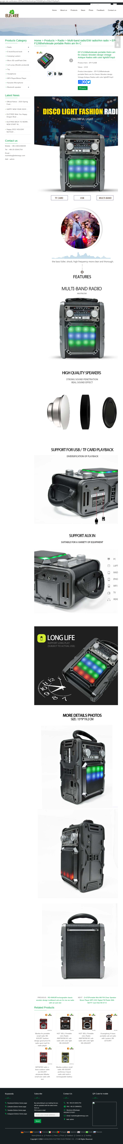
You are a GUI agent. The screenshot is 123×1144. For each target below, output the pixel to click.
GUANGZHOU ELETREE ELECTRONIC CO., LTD (60, 1139)
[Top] (118, 46)
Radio (61, 40)
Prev (39, 60)
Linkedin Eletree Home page (16, 1107)
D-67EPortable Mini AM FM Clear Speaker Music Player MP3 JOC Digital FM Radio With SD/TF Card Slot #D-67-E (98, 1000)
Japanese (73, 1132)
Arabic (90, 1132)
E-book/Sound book (14, 52)
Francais (45, 1132)
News (83, 10)
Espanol (36, 1132)
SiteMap (88, 1135)
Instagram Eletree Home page (17, 1114)
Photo (91, 10)
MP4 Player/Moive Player (16, 78)
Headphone (11, 74)
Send (38, 1121)
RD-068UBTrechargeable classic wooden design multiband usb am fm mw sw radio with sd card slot (55, 1000)
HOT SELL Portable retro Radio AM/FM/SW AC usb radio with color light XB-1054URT (86, 1038)
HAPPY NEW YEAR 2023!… (17, 109)
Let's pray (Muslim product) (17, 65)
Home (54, 10)
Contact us (112, 10)
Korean (83, 1132)
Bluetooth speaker (14, 87)
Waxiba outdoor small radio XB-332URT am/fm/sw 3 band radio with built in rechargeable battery (64, 1072)
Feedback (100, 10)
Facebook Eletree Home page (17, 1103)
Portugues (63, 1132)
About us (63, 10)
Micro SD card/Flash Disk (16, 60)
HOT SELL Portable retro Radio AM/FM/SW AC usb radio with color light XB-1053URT (64, 1038)
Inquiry (83, 88)
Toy (8, 69)
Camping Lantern (13, 56)
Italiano (54, 1132)
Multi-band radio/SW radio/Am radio (88, 40)
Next (71, 60)
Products (74, 10)
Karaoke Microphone (15, 83)
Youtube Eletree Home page (16, 1110)
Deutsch (26, 1132)
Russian (99, 1132)
